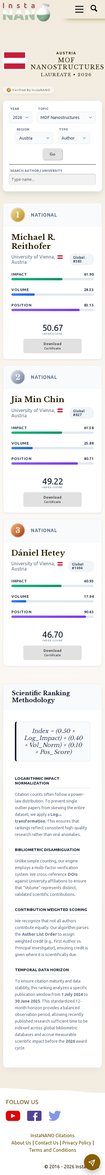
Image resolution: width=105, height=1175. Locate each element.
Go (52, 154)
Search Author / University (36, 170)
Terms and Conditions (52, 1150)
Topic (43, 108)
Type (63, 129)
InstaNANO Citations (53, 1135)
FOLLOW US (22, 1102)
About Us (21, 1142)
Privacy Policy (76, 1142)
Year (14, 108)
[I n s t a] (24, 17)
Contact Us (47, 1142)
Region (23, 129)
